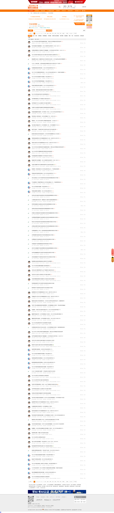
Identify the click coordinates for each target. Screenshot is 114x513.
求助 (69, 35)
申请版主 (41, 27)
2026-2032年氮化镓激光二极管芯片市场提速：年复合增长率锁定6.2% (44, 463)
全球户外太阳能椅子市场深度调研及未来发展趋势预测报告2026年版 (44, 248)
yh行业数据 (33, 69)
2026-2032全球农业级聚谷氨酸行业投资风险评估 (41, 265)
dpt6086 (32, 27)
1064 (63, 33)
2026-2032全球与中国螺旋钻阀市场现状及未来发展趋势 (42, 151)
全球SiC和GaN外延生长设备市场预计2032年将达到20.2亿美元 (43, 340)
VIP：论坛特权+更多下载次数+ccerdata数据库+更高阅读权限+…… (79, 20)
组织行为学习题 (49, 486)
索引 (36, 35)
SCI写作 (44, 484)
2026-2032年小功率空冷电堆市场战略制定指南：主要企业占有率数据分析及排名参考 (47, 331)
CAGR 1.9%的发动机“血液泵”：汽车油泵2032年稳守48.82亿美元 (43, 371)
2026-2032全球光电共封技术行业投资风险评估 (40, 94)
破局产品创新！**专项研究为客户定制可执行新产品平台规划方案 (44, 129)
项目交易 (43, 10)
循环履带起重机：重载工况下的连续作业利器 (40, 432)
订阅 (84, 23)
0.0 (75, 5)
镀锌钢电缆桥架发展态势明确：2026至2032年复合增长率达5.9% (43, 362)
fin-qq (48, 135)
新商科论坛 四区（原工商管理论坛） (40, 13)
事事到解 (33, 43)
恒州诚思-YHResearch (35, 56)
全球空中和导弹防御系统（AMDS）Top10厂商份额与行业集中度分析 (44, 384)
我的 (84, 10)
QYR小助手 (33, 47)
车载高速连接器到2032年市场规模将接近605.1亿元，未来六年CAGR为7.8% (45, 138)
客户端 (70, 6)
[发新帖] (30, 30)
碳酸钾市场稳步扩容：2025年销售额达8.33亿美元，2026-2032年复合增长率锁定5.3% (47, 314)
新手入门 (52, 496)
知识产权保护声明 (67, 509)
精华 (36, 39)
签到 (65, 6)
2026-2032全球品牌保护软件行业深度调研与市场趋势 (41, 322)
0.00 (75, 6)
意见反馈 (43, 496)
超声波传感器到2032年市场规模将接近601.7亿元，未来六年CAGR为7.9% (45, 410)
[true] (59, 7)
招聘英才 (84, 499)
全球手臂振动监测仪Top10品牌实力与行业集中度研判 (41, 388)
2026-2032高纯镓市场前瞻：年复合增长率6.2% (40, 186)
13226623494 (34, 65)
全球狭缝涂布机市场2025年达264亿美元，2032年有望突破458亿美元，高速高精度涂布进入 (48, 327)
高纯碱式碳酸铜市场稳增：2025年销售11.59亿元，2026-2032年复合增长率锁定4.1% (47, 111)
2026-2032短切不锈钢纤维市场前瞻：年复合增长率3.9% (42, 353)
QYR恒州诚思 (34, 113)
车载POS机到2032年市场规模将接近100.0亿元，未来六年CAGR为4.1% (45, 142)
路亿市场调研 (34, 60)
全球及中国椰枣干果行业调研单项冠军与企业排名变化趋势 (42, 164)
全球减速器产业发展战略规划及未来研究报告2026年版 (42, 243)
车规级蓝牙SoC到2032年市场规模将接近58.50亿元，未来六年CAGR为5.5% (45, 296)
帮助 (47, 496)
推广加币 (64, 7)
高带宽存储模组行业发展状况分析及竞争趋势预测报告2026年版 (43, 204)
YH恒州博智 (34, 139)
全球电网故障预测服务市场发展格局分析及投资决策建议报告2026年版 (45, 217)
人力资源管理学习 (32, 487)
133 (45, 33)
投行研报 (61, 35)
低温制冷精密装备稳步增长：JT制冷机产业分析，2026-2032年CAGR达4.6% (45, 450)
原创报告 (66, 35)
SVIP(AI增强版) (72, 7)
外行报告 (49, 35)
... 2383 (66, 33)
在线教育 (58, 10)
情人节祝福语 (73, 484)
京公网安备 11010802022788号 (49, 509)
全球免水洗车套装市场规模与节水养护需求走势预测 (41, 393)
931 (60, 33)
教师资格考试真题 (32, 486)
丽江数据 (43, 486)
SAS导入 (38, 487)
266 (47, 33)
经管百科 (37, 10)
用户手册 (58, 496)
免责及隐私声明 (74, 509)
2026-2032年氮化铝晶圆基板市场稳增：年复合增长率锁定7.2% (43, 454)
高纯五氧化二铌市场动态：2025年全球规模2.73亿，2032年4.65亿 (44, 116)
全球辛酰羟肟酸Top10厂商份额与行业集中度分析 (41, 98)
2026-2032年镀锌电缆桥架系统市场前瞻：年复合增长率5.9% (43, 366)
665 (55, 33)
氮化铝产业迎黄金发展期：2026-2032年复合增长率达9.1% (42, 459)
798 (58, 33)
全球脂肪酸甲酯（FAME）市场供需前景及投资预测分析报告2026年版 (44, 230)
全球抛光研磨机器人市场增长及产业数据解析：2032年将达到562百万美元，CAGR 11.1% (48, 50)
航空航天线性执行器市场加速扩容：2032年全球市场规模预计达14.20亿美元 (45, 133)
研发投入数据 (77, 486)
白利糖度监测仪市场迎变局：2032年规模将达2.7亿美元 (42, 406)
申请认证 (48, 27)
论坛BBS (31, 10)
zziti (32, 179)
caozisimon (36, 27)
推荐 (38, 39)
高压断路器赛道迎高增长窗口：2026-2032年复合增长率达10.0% (43, 67)
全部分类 (30, 35)
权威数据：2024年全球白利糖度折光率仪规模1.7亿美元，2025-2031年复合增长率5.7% (47, 428)
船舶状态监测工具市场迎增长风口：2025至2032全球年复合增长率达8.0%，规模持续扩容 (48, 300)
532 (52, 33)
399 (50, 33)
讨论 (72, 35)
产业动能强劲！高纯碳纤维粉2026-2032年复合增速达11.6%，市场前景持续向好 (46, 182)
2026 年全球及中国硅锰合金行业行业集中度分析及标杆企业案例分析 (44, 54)
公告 (33, 35)
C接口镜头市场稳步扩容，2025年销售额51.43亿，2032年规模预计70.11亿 (45, 125)
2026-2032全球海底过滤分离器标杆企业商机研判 (41, 476)
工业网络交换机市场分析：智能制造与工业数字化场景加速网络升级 (44, 199)
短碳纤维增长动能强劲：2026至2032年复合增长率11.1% (42, 349)
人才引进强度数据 (50, 484)
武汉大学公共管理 (32, 484)
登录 (85, 6)
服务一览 (79, 10)
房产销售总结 (38, 486)
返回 (84, 30)
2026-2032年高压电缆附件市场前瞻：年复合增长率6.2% (42, 76)
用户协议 (80, 509)
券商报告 (40, 35)
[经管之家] (33, 9)
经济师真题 (79, 484)
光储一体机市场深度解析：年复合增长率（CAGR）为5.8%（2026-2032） (45, 441)
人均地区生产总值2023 (66, 484)
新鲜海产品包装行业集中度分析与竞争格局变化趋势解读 (42, 344)
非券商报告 (45, 35)
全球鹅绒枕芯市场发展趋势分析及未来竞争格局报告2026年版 (43, 239)
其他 (29, 37)
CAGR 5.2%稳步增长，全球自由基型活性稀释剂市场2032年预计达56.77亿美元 (46, 63)
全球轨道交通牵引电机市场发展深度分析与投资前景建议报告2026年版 (45, 226)
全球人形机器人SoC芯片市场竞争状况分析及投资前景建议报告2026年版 (45, 177)
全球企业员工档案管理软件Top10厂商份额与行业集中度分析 (43, 270)
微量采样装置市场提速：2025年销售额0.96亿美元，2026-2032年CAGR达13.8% (46, 318)
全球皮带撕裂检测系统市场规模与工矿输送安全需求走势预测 (43, 278)
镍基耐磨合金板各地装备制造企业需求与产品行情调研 (42, 261)
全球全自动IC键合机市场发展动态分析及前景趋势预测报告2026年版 (44, 195)
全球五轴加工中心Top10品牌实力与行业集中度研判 (41, 103)
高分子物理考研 (39, 484)
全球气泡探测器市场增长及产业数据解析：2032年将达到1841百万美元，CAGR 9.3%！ (47, 336)
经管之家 (28, 13)
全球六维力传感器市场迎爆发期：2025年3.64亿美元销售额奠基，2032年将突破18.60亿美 (48, 397)
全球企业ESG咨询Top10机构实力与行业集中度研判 (41, 274)
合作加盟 (78, 501)
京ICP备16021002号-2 (32, 509)
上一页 (30, 33)
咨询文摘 (82, 35)
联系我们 (78, 499)
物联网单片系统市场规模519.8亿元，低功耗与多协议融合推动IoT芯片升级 (45, 419)
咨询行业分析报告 (55, 35)
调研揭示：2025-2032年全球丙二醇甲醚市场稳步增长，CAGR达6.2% (44, 120)
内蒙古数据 (67, 486)
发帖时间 (32, 39)
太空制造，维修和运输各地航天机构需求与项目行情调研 (42, 89)
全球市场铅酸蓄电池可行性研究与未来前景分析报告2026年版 (43, 252)
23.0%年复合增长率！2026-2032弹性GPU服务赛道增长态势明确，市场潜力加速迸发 (47, 467)
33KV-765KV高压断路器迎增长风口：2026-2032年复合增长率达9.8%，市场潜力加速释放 (48, 72)
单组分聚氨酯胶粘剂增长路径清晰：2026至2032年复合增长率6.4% (44, 472)
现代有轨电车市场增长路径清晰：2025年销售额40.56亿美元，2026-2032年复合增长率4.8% (48, 415)
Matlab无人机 (42, 487)
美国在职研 (70, 10)
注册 (83, 6)
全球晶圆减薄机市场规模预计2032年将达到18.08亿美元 (42, 155)
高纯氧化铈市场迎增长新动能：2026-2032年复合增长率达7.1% (43, 173)
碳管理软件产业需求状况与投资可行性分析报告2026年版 (42, 287)
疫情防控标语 (72, 486)
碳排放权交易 (55, 486)
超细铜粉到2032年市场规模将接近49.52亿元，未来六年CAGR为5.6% (44, 292)
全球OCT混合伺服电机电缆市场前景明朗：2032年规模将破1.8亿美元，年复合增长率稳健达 (48, 305)
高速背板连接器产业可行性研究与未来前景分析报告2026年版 (43, 283)
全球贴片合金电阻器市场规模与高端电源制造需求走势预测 (42, 107)
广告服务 (84, 501)
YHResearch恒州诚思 (35, 91)
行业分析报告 (50, 13)
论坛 (31, 13)
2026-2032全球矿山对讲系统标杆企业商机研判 (40, 375)
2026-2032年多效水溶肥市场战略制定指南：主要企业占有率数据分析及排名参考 (46, 41)
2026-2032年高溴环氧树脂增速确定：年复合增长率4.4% (42, 81)
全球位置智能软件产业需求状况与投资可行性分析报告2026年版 (43, 256)
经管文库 (64, 10)
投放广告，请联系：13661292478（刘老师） (46, 505)
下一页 (75, 33)
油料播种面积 (61, 486)
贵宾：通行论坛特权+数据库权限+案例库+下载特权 (79, 16)
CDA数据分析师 (50, 10)
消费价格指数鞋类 (57, 484)
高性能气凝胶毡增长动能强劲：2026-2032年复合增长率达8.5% (43, 85)
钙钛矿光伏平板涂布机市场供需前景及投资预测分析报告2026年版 (44, 221)
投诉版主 (44, 27)
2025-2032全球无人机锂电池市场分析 (38, 437)
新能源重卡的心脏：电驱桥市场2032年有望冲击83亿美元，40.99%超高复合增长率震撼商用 (48, 59)
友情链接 (63, 496)
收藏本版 (79, 23)
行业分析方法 (76, 35)
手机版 (37, 496)
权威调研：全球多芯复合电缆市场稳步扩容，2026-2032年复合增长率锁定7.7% (46, 309)
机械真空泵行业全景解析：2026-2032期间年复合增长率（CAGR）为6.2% (45, 160)
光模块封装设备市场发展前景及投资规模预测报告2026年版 (42, 208)
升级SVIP (68, 7)
